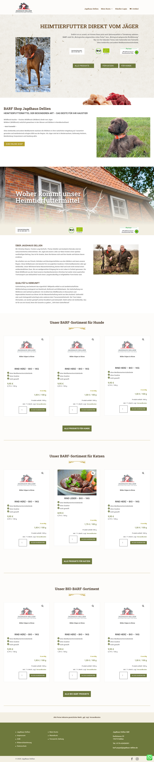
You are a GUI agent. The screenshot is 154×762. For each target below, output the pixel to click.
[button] (42, 339)
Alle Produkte (82, 66)
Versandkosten (41, 404)
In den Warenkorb (38, 410)
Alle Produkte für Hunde (77, 428)
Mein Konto (105, 9)
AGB (18, 739)
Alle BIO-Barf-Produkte (77, 694)
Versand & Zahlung (56, 739)
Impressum (21, 735)
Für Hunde (126, 66)
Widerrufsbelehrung (24, 743)
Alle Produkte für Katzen (77, 561)
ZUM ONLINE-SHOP (14, 144)
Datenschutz (21, 746)
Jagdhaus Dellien (91, 9)
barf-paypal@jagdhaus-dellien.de (125, 748)
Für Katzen (108, 66)
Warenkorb (53, 735)
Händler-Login (121, 9)
